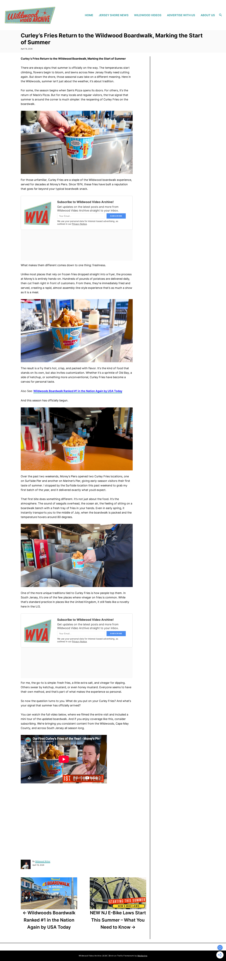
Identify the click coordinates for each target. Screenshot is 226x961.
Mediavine (142, 956)
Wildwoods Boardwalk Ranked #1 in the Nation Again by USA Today (77, 391)
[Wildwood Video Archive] (30, 15)
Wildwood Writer (42, 861)
